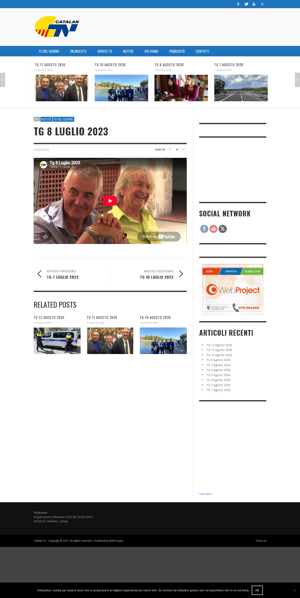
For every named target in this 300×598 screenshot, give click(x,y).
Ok (257, 590)
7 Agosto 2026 (221, 70)
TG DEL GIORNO (63, 119)
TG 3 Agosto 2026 (218, 385)
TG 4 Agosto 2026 (218, 380)
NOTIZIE (46, 119)
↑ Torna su (260, 540)
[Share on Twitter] (177, 149)
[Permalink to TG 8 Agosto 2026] (180, 88)
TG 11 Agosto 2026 (49, 64)
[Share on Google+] (184, 149)
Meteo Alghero (206, 493)
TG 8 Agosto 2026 (168, 64)
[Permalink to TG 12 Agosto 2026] (57, 340)
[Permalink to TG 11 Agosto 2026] (60, 88)
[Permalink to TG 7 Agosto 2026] (240, 88)
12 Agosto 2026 (43, 322)
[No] (295, 590)
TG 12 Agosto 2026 (49, 317)
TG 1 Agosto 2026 (218, 390)
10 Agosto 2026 (103, 70)
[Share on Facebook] (170, 149)
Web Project (116, 540)
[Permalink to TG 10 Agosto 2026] (120, 88)
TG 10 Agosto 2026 (109, 64)
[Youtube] (254, 4)
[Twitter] (246, 4)
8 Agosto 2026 (162, 70)
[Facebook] (238, 4)
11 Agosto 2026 (43, 70)
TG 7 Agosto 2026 (227, 64)
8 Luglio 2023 (41, 149)
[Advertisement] (229, 169)
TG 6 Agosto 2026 (218, 370)
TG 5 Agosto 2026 (218, 375)
